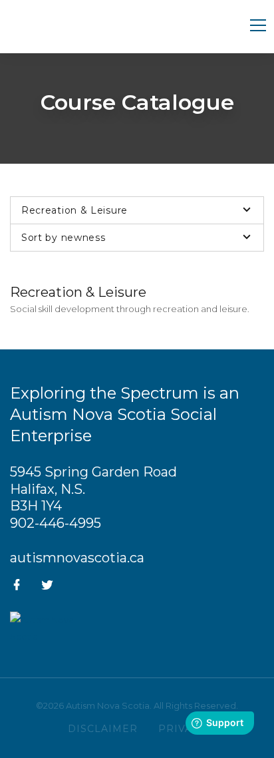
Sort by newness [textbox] (63, 238)
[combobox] (137, 210)
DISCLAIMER (103, 729)
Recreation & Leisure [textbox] (74, 210)
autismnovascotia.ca (77, 558)
